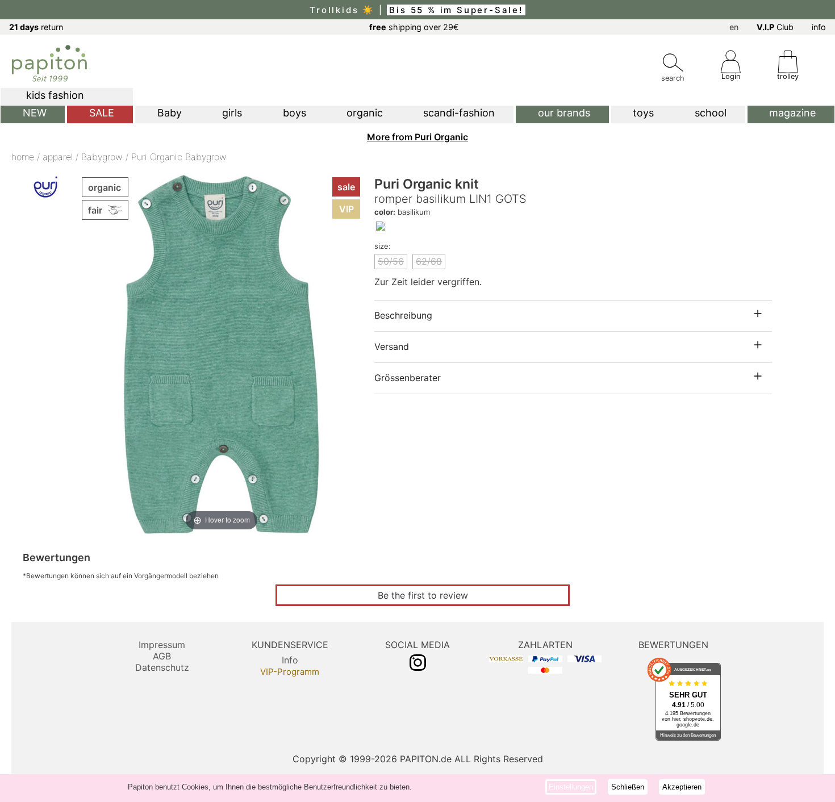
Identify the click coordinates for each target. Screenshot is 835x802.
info (819, 27)
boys (294, 113)
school (711, 113)
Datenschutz (162, 667)
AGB (162, 656)
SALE (101, 113)
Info (290, 660)
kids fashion (55, 95)
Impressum (162, 644)
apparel (58, 156)
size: (382, 245)
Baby (169, 113)
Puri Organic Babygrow (179, 156)
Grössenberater (407, 377)
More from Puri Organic (417, 137)
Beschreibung (403, 315)
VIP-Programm (289, 671)
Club (775, 27)
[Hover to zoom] (222, 353)
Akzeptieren (682, 787)
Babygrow (102, 156)
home (22, 156)
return (36, 27)
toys (643, 113)
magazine (792, 113)
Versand (391, 346)
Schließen (627, 787)
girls (232, 113)
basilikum (402, 211)
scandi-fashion (459, 113)
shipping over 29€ (414, 27)
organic (364, 113)
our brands (564, 113)
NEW (35, 113)
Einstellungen (571, 787)
